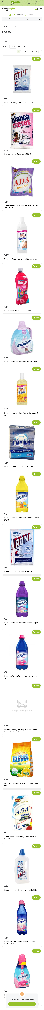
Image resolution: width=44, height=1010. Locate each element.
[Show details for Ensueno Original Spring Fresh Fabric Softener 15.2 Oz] (22, 917)
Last (40, 51)
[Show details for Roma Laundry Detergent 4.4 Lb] (22, 547)
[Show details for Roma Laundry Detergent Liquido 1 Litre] (22, 866)
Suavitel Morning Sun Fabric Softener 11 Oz (21, 414)
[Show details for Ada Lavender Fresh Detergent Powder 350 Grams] (22, 181)
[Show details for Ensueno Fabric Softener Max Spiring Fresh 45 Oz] (22, 971)
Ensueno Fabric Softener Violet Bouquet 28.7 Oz (21, 624)
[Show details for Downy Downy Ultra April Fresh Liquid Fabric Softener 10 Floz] (22, 705)
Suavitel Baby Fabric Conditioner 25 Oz (20, 259)
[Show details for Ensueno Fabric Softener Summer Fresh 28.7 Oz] (22, 494)
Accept (22, 1004)
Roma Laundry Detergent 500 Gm (18, 103)
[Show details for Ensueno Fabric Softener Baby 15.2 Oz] (22, 337)
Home (4, 26)
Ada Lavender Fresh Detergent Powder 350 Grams (21, 206)
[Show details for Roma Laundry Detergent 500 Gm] (22, 78)
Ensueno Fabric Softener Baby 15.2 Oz (20, 362)
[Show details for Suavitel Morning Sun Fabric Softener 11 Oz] (22, 389)
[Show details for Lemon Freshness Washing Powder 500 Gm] (22, 759)
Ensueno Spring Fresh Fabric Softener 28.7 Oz (20, 677)
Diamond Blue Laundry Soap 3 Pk (18, 466)
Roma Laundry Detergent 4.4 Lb (18, 571)
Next (36, 51)
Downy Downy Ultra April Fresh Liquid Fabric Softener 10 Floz (20, 731)
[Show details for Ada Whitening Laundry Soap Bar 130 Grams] (22, 812)
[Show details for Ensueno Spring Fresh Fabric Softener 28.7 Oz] (22, 652)
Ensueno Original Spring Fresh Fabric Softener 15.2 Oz (20, 942)
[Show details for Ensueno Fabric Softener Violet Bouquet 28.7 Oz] (22, 598)
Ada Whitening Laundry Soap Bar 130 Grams (20, 838)
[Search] (38, 19)
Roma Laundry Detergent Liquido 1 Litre (21, 890)
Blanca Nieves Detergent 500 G (17, 154)
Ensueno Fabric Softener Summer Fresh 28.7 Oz (21, 519)
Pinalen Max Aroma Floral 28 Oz (18, 310)
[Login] (10, 14)
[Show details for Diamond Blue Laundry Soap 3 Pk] (22, 442)
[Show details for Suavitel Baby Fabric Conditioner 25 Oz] (22, 235)
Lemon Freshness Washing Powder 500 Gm (21, 784)
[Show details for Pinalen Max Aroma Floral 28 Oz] (22, 286)
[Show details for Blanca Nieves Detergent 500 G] (22, 130)
